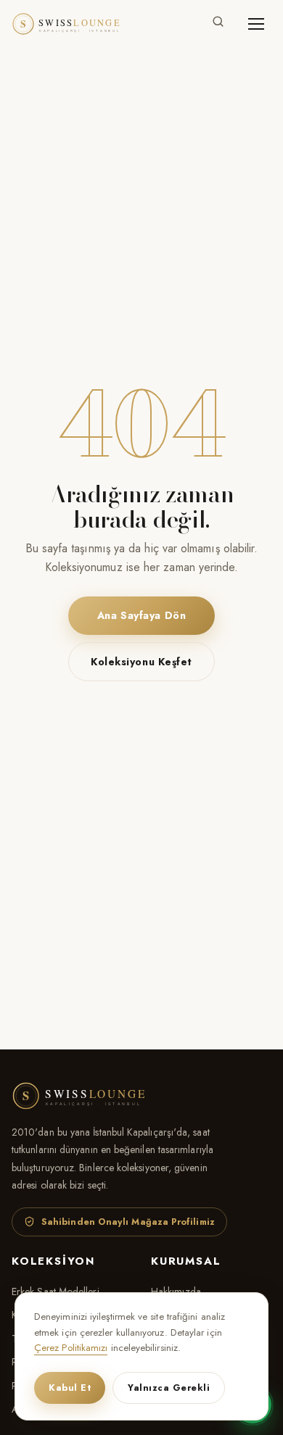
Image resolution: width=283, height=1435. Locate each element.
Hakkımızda (176, 1291)
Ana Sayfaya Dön (141, 615)
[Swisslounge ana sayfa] (73, 24)
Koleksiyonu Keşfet (141, 661)
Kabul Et (70, 1387)
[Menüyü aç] (256, 24)
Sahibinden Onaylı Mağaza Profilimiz (128, 1221)
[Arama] (218, 24)
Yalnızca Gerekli (169, 1387)
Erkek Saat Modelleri (55, 1291)
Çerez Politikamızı (70, 1348)
